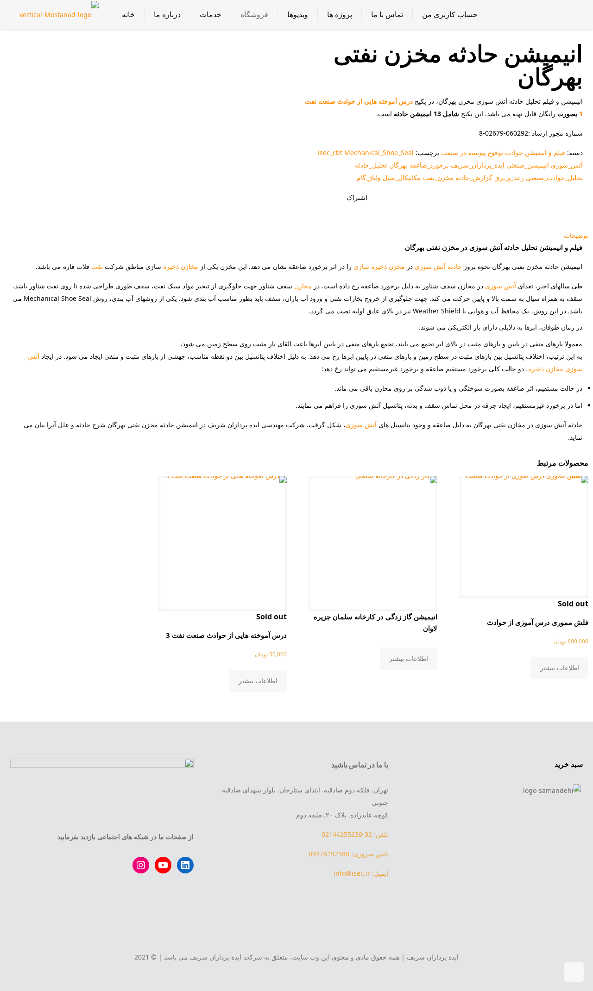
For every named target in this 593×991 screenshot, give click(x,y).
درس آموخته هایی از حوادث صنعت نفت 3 (226, 635)
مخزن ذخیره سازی (379, 266)
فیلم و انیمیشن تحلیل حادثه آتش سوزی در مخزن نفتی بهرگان (493, 247)
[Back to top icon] (296, 936)
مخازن (303, 285)
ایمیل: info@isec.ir (361, 873)
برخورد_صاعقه (429, 165)
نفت (97, 266)
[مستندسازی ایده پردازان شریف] (59, 14)
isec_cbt (330, 152)
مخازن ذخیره (180, 266)
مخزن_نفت (438, 177)
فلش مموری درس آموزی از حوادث (537, 622)
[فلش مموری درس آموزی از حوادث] (524, 534)
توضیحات (576, 235)
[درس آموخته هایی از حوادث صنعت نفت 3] (222, 540)
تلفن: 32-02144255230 (355, 834)
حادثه (455, 266)
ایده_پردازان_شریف (478, 165)
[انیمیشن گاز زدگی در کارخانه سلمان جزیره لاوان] (373, 540)
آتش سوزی (430, 266)
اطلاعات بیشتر (559, 667)
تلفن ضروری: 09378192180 (348, 853)
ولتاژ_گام (369, 177)
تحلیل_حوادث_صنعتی (554, 177)
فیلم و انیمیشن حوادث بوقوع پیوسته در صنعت (503, 152)
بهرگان (398, 165)
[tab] (296, 235)
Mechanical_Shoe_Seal (379, 152)
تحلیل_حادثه (371, 165)
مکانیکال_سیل (402, 177)
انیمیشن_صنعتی (527, 165)
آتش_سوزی (567, 165)
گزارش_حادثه (473, 177)
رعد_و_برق (509, 177)
